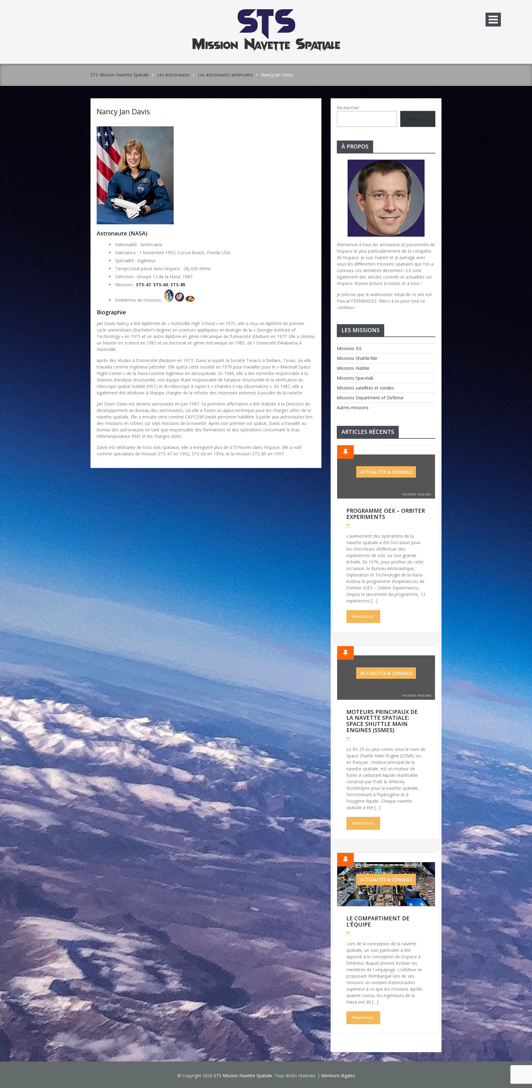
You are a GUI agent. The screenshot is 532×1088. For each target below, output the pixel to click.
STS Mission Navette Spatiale (120, 75)
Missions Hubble (353, 368)
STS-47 (143, 284)
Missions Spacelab (355, 378)
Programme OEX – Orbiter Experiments (385, 513)
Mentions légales (338, 1075)
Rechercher (348, 108)
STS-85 (178, 284)
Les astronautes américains (225, 75)
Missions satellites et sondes (365, 388)
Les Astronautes (173, 75)
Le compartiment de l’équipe (377, 921)
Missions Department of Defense (370, 398)
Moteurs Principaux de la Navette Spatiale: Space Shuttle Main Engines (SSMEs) (382, 721)
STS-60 (160, 284)
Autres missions (353, 407)
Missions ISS (349, 348)
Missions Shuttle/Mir (357, 358)
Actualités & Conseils (386, 472)
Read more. (363, 616)
